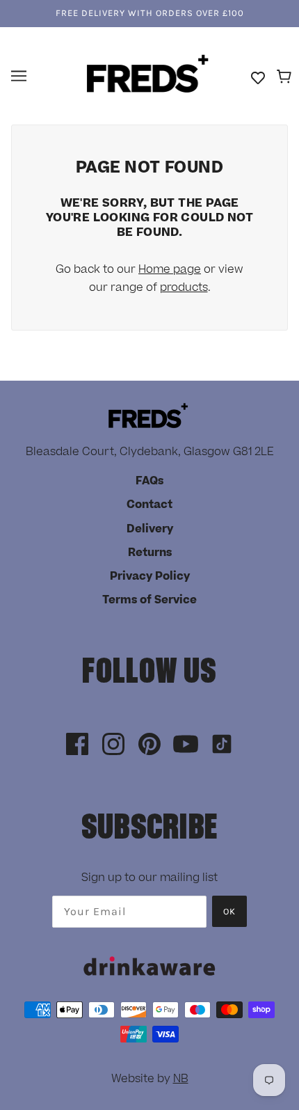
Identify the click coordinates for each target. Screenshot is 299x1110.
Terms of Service (149, 600)
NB (180, 1078)
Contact (149, 504)
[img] (77, 745)
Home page (169, 269)
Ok (229, 911)
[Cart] (286, 77)
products (184, 287)
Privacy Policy (150, 576)
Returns (150, 552)
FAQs (149, 481)
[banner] (147, 75)
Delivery (150, 529)
